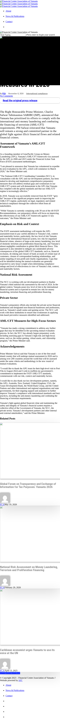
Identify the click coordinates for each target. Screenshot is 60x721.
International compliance (37, 93)
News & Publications (15, 16)
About (8, 11)
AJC (20, 680)
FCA (4, 93)
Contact (9, 21)
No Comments (6, 96)
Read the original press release (20, 100)
